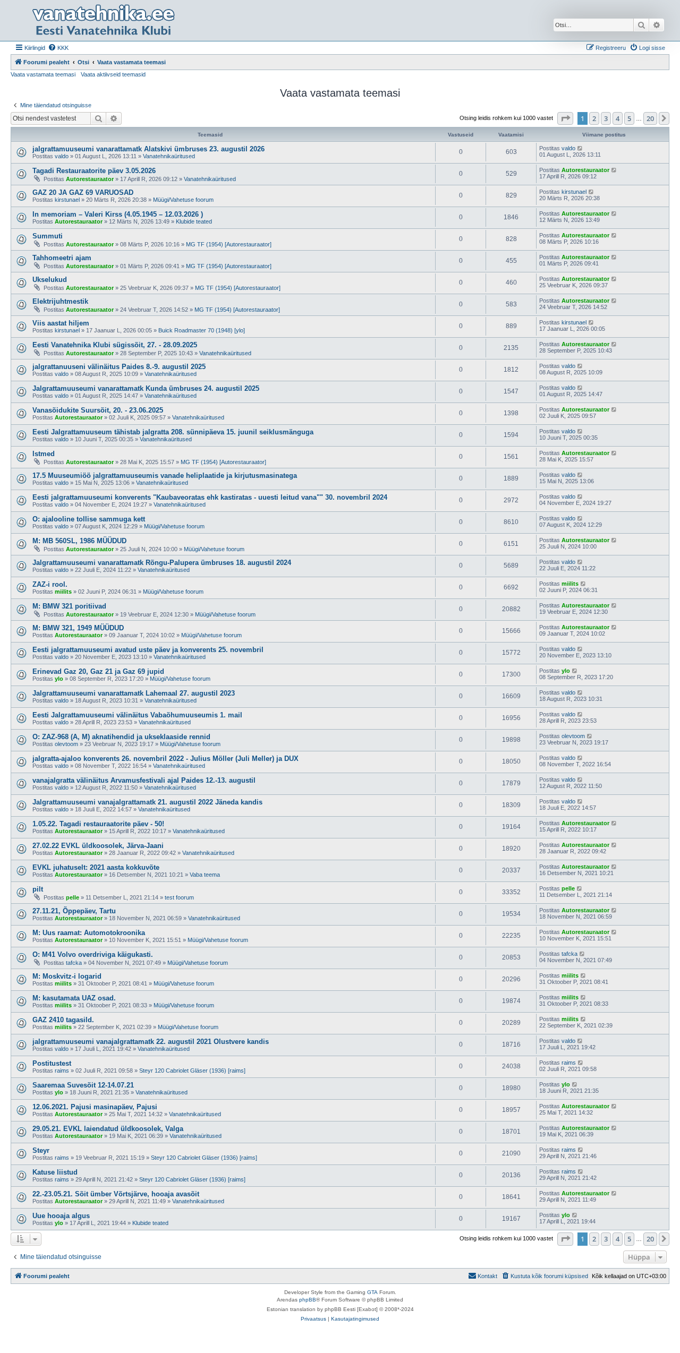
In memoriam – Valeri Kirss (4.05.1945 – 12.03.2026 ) (117, 214)
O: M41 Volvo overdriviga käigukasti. (92, 954)
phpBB (307, 1300)
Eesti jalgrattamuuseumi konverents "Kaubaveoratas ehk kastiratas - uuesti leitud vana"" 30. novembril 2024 (209, 497)
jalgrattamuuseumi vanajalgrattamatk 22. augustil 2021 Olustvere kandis (150, 1042)
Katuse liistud (55, 1172)
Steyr (40, 1150)
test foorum (179, 897)
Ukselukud (49, 280)
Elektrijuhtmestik (60, 301)
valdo (62, 156)
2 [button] (594, 118)
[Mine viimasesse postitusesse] (580, 148)
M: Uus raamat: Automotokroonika (88, 933)
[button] (565, 118)
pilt (37, 889)
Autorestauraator (90, 179)
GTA (372, 1292)
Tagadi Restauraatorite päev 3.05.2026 (94, 171)
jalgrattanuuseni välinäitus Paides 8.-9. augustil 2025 (119, 367)
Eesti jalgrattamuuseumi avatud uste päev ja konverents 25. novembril (148, 650)
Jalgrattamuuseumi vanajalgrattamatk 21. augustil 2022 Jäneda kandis (147, 802)
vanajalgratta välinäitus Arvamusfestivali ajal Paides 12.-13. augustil (144, 780)
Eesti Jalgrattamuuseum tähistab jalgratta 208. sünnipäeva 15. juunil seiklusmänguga (172, 432)
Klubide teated (194, 221)
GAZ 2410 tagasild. (63, 1020)
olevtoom (66, 744)
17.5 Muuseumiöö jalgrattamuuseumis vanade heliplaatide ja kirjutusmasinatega (164, 475)
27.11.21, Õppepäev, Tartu (74, 911)
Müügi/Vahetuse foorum (183, 199)
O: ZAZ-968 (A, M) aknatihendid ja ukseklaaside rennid (121, 737)
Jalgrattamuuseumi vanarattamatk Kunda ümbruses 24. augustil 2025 (145, 388)
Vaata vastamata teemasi (43, 74)
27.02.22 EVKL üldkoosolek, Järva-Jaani (98, 846)
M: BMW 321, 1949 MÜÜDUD (78, 628)
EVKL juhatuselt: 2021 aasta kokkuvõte (95, 867)
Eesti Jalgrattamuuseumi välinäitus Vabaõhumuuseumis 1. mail (137, 715)
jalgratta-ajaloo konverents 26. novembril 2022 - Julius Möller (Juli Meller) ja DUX (165, 759)
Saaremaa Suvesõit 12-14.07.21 (83, 1085)
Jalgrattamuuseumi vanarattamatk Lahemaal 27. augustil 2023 (133, 693)
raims (62, 1070)
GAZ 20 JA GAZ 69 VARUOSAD (82, 192)
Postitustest (51, 1063)
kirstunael (67, 199)
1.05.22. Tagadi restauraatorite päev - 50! (98, 824)
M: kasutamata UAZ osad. (74, 998)
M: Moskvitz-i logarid (66, 976)
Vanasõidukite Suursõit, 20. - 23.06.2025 (97, 410)
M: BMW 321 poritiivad (69, 606)
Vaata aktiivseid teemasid (113, 74)
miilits (63, 591)
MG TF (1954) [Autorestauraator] (228, 244)
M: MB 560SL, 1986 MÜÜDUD (79, 541)
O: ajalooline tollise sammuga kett (88, 519)
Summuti (47, 236)
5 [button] (629, 118)
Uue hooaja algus (61, 1216)
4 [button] (617, 118)
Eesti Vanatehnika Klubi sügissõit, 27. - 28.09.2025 (114, 345)
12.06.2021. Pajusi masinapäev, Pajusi (94, 1107)
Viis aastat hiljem (60, 323)
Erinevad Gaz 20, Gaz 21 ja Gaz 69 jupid (98, 671)
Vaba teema (205, 874)
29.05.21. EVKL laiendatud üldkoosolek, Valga (107, 1129)
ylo (59, 678)
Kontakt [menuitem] (487, 1276)
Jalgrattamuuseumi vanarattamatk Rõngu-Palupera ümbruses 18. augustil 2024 (161, 563)
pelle (72, 897)
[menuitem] (58, 47)
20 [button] (650, 118)
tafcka (74, 963)
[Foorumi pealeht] (103, 20)
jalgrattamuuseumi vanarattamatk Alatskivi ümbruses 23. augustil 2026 (148, 149)
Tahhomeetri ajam (61, 258)
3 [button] (606, 118)
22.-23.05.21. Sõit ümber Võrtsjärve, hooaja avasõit (115, 1194)
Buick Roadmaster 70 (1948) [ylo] (201, 330)
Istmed (43, 454)
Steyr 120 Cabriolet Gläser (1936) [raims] (192, 1070)
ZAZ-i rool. (49, 584)
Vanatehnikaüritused (169, 156)
